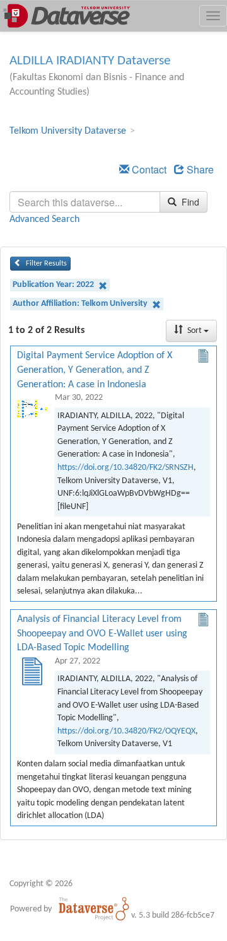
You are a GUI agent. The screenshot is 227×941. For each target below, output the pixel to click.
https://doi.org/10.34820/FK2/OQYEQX (126, 731)
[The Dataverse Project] (94, 909)
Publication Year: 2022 (54, 284)
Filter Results (45, 263)
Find (189, 202)
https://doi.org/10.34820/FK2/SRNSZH (125, 467)
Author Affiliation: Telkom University (81, 303)
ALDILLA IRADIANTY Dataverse (89, 60)
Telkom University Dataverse (67, 131)
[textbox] (84, 202)
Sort (194, 331)
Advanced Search (44, 219)
